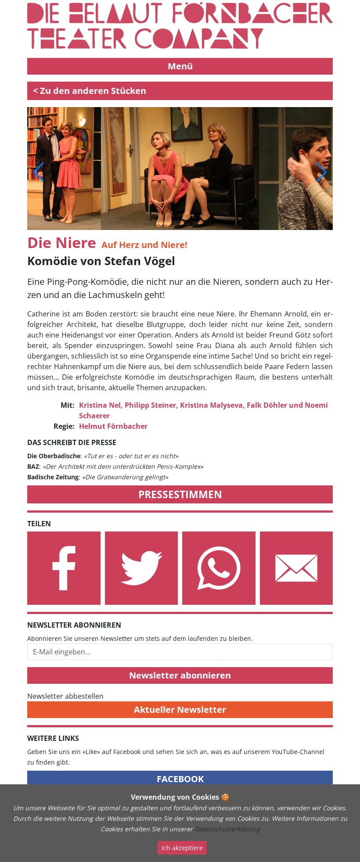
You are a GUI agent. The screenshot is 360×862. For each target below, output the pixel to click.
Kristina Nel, (101, 405)
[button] (38, 172)
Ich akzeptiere (182, 848)
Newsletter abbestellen (65, 696)
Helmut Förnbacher (113, 426)
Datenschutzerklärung (227, 829)
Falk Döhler (267, 405)
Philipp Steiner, (151, 405)
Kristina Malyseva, (212, 405)
